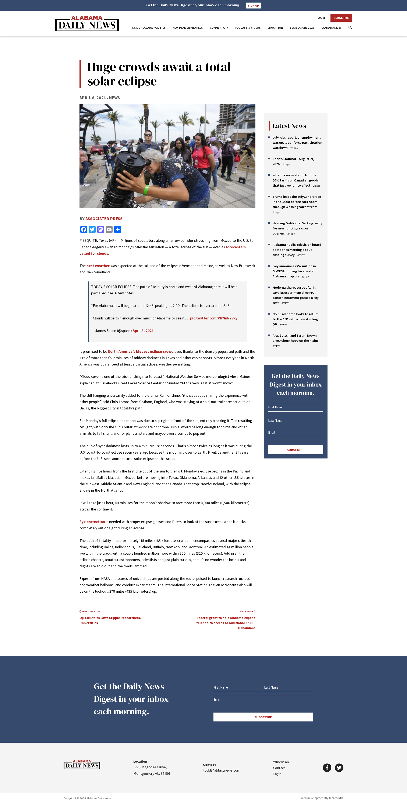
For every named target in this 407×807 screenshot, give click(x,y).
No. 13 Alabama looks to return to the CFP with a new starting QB (296, 319)
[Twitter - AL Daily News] (339, 767)
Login (321, 17)
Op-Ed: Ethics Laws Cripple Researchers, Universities (110, 617)
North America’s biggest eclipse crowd (141, 351)
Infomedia (336, 798)
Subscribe (341, 18)
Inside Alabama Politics (148, 28)
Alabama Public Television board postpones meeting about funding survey (297, 249)
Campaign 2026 (331, 28)
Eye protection (92, 521)
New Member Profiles (188, 28)
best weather (98, 265)
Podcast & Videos (248, 28)
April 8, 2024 (143, 330)
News (114, 97)
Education (275, 28)
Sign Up (253, 5)
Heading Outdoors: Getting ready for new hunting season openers (297, 228)
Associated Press (104, 218)
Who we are (281, 762)
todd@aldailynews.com (221, 770)
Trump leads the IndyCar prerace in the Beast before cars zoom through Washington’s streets (297, 201)
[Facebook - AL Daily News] (327, 767)
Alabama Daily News (87, 23)
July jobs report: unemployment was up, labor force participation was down (297, 142)
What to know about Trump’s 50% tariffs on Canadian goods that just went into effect (296, 180)
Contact (279, 768)
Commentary (219, 28)
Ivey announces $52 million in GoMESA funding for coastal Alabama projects (294, 271)
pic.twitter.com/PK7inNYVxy (213, 318)
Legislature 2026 (302, 28)
